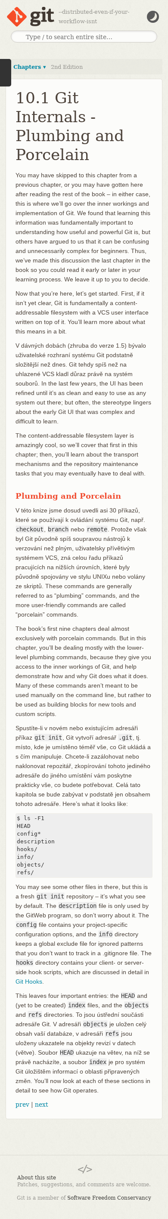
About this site (36, 1178)
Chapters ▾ (29, 67)
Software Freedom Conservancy (109, 1198)
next (41, 1104)
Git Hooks (29, 981)
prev (22, 1104)
